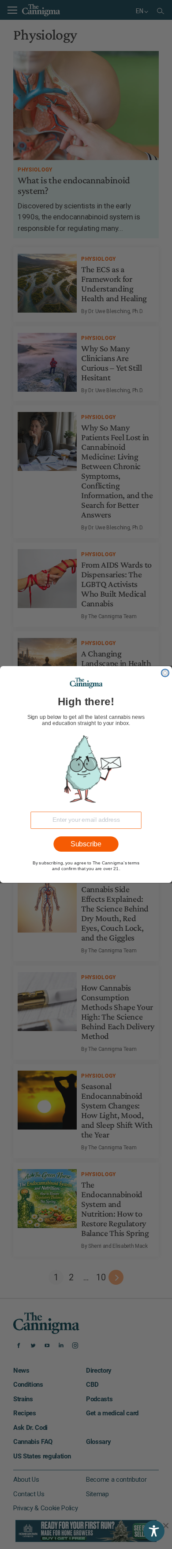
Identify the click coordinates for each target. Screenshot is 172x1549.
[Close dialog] (165, 673)
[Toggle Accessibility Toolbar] (153, 1531)
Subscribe (86, 844)
